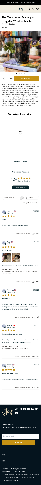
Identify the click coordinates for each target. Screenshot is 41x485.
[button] (16, 73)
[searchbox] (11, 197)
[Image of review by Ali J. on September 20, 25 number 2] (16, 257)
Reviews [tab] (17, 161)
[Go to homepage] (20, 9)
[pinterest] (32, 409)
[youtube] (28, 409)
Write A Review (21, 187)
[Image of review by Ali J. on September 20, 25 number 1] (6, 257)
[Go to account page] (33, 9)
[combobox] (31, 203)
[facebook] (24, 409)
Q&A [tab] (25, 161)
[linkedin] (16, 413)
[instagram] (20, 409)
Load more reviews (20, 396)
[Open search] (29, 9)
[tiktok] (16, 409)
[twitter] (36, 409)
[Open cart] (37, 9)
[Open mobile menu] (3, 9)
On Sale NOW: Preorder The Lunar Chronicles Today (20, 2)
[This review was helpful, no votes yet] (33, 234)
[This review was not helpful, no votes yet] (37, 234)
